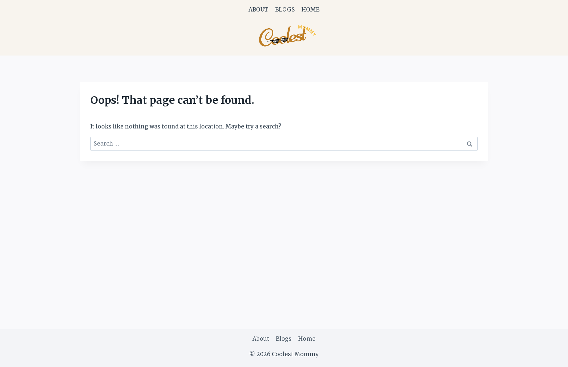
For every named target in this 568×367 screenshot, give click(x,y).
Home (310, 9)
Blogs (285, 9)
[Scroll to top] (551, 357)
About (258, 9)
